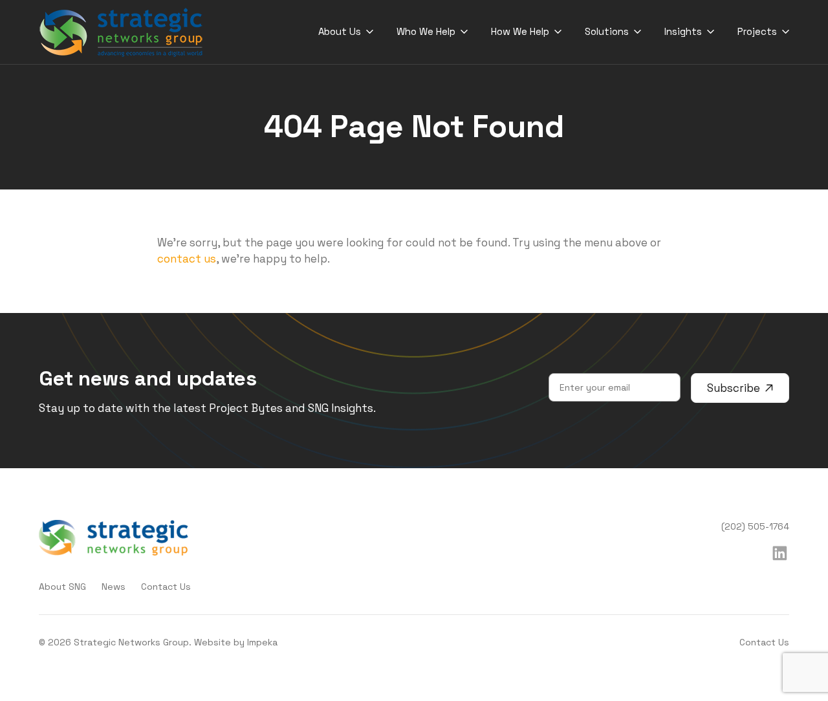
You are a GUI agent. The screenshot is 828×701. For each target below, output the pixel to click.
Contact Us (166, 586)
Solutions (607, 31)
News (113, 586)
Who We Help (426, 31)
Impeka (262, 642)
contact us (186, 259)
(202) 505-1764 (755, 526)
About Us (339, 31)
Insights (683, 31)
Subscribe (733, 388)
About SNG (62, 586)
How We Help (520, 31)
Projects (757, 31)
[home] (121, 32)
